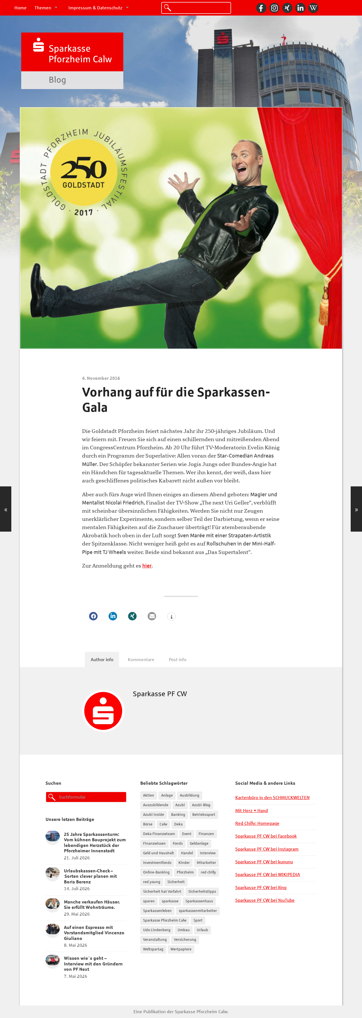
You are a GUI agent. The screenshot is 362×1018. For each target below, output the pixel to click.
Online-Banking (156, 872)
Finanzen (206, 834)
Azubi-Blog (201, 805)
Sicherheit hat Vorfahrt (162, 892)
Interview (208, 853)
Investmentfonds (157, 863)
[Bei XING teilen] (132, 616)
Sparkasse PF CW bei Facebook (266, 836)
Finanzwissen (154, 844)
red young (151, 882)
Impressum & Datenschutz (95, 7)
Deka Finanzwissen (159, 834)
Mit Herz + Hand (251, 810)
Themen (43, 7)
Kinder (184, 863)
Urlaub (202, 930)
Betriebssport (203, 815)
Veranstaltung (155, 940)
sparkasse (170, 901)
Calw (163, 824)
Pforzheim (185, 872)
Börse (147, 824)
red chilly (208, 872)
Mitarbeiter (206, 863)
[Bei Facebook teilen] (93, 616)
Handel (187, 853)
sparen (149, 901)
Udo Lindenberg (157, 930)
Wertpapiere (181, 949)
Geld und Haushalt (158, 853)
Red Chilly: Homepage (257, 823)
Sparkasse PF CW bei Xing (260, 887)
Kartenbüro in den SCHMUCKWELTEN (272, 797)
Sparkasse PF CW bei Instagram (267, 849)
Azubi (180, 805)
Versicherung (185, 940)
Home (20, 7)
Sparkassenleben (157, 911)
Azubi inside (153, 815)
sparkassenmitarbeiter (198, 911)
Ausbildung (189, 795)
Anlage (167, 795)
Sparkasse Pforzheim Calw (164, 920)
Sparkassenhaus (199, 901)
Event (186, 834)
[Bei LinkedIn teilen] (113, 616)
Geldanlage (199, 844)
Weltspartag (153, 949)
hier (147, 566)
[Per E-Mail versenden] (152, 616)
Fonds (178, 844)
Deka (178, 824)
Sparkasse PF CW (160, 694)
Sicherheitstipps (202, 892)
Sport (197, 920)
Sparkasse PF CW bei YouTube (265, 900)
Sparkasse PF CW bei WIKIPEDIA (267, 874)
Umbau (184, 930)
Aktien (148, 795)
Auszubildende (155, 805)
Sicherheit (176, 882)
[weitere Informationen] (171, 617)
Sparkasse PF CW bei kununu (264, 861)
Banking (178, 815)
